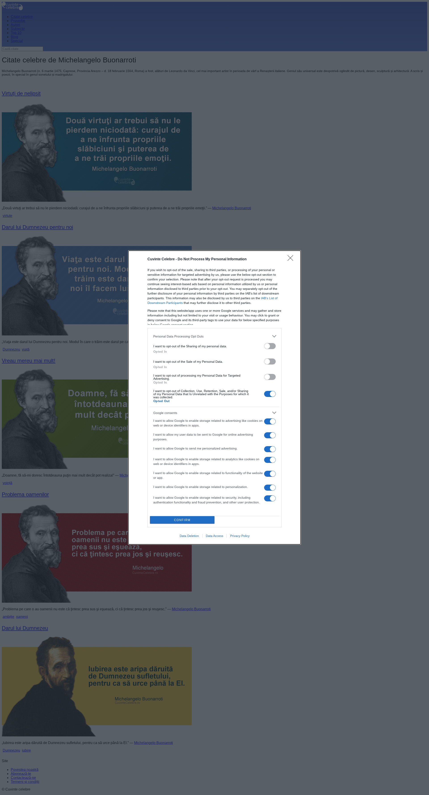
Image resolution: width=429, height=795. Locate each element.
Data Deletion (189, 536)
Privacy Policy (240, 536)
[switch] (270, 346)
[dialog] (214, 397)
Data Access (214, 536)
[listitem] (214, 336)
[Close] (292, 259)
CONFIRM (182, 520)
